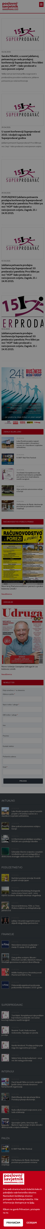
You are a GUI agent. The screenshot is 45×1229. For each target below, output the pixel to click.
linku (32, 1202)
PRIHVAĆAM (13, 1222)
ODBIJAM (31, 1222)
